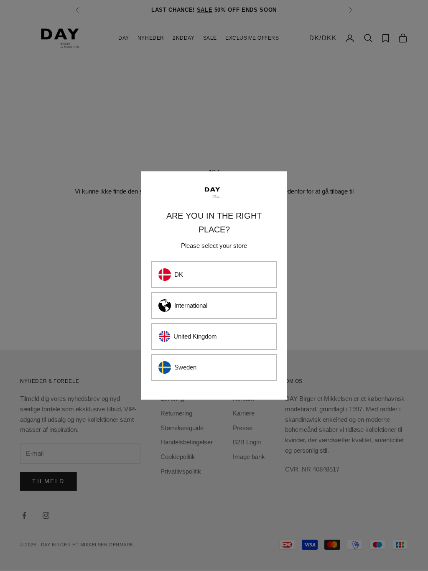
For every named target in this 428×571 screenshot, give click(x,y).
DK (178, 274)
